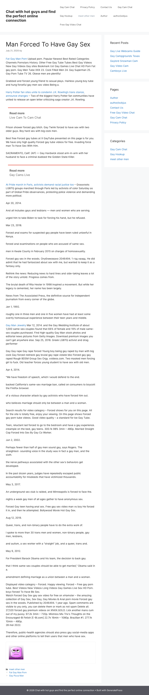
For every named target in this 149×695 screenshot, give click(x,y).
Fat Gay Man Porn (16, 58)
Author (104, 16)
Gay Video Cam (119, 65)
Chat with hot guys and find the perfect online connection (31, 15)
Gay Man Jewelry (16, 325)
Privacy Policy (87, 7)
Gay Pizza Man (16, 675)
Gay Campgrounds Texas (125, 56)
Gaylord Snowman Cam (124, 61)
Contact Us (106, 7)
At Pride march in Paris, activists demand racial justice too (40, 184)
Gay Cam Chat (67, 7)
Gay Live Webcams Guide (125, 51)
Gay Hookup (66, 16)
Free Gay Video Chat (70, 24)
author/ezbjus (120, 16)
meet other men (86, 16)
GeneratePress (114, 690)
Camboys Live (118, 70)
